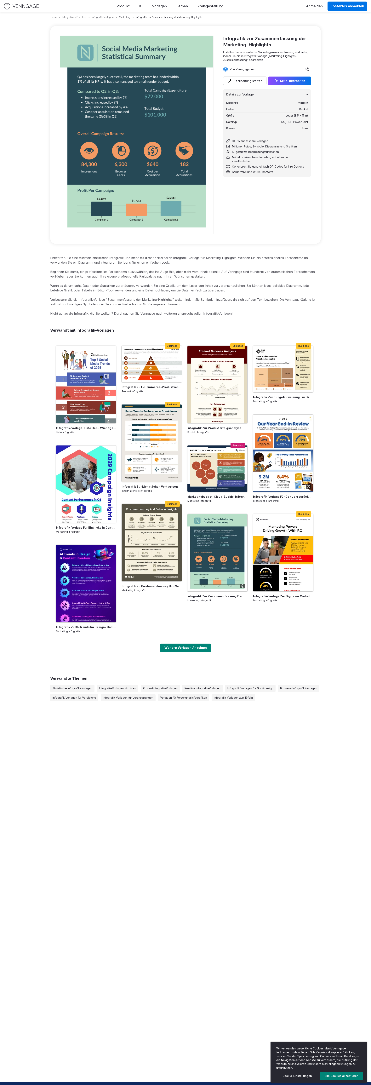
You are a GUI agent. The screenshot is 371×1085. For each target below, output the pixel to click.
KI (140, 6)
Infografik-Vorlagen (103, 17)
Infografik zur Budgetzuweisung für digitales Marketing (283, 397)
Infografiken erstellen (74, 17)
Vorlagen (159, 6)
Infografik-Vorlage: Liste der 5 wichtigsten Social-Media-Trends (86, 428)
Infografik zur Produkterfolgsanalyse (214, 428)
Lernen (182, 6)
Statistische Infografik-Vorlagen (72, 688)
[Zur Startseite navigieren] (21, 6)
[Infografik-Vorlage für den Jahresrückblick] (283, 453)
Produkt (123, 6)
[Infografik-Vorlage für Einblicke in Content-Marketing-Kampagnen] (86, 484)
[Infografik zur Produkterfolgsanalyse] (217, 384)
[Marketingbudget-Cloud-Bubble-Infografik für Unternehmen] (217, 468)
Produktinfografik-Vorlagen (160, 688)
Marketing (124, 17)
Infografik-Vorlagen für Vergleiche (74, 697)
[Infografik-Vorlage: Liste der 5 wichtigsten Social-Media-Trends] (86, 384)
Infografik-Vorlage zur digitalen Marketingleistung (283, 596)
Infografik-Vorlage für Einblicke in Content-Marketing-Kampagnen (86, 527)
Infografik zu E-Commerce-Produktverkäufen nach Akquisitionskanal (152, 387)
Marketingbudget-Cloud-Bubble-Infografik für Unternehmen (217, 496)
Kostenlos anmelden (347, 6)
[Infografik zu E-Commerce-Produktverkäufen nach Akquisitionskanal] (152, 364)
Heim (54, 17)
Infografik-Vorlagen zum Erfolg (233, 697)
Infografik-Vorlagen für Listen (117, 688)
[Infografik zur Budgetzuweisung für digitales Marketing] (283, 369)
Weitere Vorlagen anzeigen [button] (185, 648)
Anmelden (314, 6)
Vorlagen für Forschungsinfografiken (183, 697)
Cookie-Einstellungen (297, 1075)
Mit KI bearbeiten (292, 81)
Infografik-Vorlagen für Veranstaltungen (128, 697)
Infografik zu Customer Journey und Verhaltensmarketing (152, 586)
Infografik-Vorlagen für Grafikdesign (250, 688)
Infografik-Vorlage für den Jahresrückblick (283, 496)
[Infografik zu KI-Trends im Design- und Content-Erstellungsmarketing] (86, 583)
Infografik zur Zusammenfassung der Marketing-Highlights (217, 596)
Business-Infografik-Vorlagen (298, 688)
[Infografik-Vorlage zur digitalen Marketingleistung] (283, 552)
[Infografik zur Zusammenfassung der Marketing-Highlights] (217, 552)
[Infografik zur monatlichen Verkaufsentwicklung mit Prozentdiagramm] (152, 443)
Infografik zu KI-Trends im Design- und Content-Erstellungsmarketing (86, 627)
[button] (244, 81)
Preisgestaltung (210, 6)
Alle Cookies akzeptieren (341, 1075)
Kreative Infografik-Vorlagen (202, 688)
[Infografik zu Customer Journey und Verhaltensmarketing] (152, 542)
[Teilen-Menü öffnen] (307, 69)
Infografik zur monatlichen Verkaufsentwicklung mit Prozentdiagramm (152, 486)
